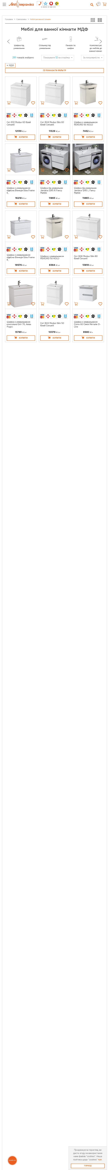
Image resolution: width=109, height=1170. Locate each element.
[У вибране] (33, 103)
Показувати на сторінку (56, 58)
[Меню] (4, 5)
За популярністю (91, 58)
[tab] (40, 3)
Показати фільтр (55, 70)
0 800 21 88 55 (48, 7)
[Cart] (9, 103)
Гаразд (87, 1166)
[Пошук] (92, 5)
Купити (23, 137)
